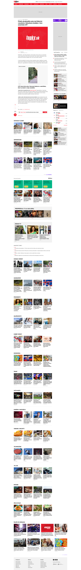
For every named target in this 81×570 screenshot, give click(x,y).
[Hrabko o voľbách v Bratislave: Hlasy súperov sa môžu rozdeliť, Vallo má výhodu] (28, 264)
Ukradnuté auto (27, 109)
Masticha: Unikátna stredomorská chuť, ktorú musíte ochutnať (37, 438)
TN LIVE (16, 465)
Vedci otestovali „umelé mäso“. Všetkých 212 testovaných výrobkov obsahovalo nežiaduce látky (18, 457)
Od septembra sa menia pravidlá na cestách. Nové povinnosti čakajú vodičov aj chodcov (47, 476)
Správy (40, 239)
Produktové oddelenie (43, 562)
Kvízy (46, 4)
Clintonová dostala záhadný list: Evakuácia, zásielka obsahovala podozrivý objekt (37, 131)
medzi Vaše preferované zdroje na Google (29, 112)
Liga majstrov (25, 384)
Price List (29, 566)
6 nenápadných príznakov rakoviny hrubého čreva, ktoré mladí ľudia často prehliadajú (47, 327)
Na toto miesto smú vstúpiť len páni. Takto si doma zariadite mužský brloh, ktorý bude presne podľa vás (18, 495)
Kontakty (41, 559)
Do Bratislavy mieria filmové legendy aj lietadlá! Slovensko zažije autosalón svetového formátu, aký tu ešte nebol (18, 199)
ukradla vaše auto (33, 90)
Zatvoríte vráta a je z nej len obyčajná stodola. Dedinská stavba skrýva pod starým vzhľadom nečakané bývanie (47, 495)
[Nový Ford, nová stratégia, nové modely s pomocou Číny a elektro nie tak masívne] (28, 395)
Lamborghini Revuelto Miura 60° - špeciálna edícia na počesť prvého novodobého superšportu (47, 401)
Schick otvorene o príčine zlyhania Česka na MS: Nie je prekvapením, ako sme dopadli (37, 382)
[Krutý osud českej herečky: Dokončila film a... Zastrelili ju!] (37, 302)
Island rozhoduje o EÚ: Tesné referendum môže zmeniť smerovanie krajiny (47, 289)
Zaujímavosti (36, 4)
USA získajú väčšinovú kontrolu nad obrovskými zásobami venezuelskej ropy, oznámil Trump (28, 476)
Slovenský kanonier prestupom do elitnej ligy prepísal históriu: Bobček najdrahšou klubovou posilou (47, 382)
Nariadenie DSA (18, 567)
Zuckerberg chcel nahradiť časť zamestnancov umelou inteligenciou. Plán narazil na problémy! (37, 420)
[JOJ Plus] (54, 122)
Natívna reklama (30, 567)
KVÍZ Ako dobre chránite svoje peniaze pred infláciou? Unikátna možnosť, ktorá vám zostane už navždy (47, 199)
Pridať (45, 112)
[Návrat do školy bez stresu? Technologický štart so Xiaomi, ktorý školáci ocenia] (47, 339)
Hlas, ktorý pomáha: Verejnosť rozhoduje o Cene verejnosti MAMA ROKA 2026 (17, 420)
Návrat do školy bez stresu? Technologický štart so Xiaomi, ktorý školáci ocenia (47, 345)
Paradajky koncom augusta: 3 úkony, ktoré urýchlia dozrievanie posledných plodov (37, 514)
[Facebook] (53, 560)
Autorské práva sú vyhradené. (56, 562)
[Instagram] (55, 560)
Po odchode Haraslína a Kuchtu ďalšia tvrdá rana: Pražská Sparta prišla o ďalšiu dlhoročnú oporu (18, 382)
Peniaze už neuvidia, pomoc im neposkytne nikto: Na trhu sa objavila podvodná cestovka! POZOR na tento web (62, 138)
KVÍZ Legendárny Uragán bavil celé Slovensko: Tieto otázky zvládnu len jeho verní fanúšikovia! (28, 308)
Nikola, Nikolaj (48, 1)
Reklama (29, 559)
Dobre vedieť (15, 202)
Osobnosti (34, 309)
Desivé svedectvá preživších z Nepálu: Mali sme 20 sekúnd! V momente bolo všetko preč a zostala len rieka (18, 289)
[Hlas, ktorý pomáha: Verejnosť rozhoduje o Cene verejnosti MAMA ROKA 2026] (18, 414)
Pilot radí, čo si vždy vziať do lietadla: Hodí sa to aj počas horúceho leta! (18, 326)
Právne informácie (18, 561)
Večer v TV (61, 110)
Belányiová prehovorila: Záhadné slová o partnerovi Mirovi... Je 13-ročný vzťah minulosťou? (32, 236)
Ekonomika (42, 4)
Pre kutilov (17, 503)
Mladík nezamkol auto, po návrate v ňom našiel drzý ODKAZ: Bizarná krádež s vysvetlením (28, 131)
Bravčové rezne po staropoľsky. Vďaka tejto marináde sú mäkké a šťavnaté (18, 439)
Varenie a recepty (19, 428)
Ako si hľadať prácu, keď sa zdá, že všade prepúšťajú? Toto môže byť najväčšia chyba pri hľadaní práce (47, 420)
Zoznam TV (18, 224)
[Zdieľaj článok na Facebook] (15, 108)
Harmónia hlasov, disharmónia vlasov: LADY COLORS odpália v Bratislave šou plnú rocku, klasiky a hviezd (37, 199)
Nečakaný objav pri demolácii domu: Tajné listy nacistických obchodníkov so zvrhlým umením (47, 132)
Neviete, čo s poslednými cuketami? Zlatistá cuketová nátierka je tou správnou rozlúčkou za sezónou (18, 514)
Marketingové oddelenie (43, 566)
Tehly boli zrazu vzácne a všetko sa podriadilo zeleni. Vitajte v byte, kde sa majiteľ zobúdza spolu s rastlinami (28, 495)
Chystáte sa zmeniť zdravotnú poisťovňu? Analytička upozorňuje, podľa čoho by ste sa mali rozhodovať (37, 476)
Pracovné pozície (17, 178)
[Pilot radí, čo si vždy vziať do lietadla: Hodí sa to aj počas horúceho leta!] (18, 321)
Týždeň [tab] (65, 52)
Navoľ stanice (55, 125)
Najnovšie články (18, 245)
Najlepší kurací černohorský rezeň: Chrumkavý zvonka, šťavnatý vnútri (46, 439)
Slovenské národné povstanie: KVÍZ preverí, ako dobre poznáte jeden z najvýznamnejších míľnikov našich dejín (32, 250)
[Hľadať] (66, 4)
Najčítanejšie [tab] (57, 52)
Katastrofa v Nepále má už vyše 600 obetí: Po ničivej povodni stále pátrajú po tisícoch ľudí (29, 255)
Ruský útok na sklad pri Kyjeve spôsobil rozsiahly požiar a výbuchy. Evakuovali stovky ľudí (18, 476)
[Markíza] (54, 112)
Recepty (15, 517)
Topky (23, 19)
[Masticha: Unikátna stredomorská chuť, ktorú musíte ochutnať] (37, 433)
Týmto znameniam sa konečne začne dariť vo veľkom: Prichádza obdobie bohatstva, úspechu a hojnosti (62, 106)
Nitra (43, 273)
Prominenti (26, 4)
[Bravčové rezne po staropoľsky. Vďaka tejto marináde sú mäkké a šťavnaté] (18, 433)
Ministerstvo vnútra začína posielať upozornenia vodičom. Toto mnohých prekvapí (37, 401)
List (23, 109)
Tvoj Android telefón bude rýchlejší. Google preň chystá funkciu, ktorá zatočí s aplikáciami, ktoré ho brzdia (37, 457)
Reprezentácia (35, 384)
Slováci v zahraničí (45, 385)
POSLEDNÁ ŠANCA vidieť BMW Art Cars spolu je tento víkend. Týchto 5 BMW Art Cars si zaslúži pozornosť (18, 401)
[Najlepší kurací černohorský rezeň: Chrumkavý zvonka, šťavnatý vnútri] (47, 433)
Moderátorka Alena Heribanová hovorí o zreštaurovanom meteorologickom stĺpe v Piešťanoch (20, 237)
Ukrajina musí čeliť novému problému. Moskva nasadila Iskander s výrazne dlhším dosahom (47, 457)
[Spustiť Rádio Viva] (60, 19)
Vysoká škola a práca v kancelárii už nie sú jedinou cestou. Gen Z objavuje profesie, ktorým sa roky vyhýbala (28, 420)
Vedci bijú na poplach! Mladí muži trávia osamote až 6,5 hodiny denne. (37, 327)
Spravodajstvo (42, 561)
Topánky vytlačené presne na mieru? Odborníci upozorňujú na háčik (28, 326)
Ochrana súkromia (18, 562)
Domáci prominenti (16, 311)
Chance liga (15, 384)
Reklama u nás (30, 561)
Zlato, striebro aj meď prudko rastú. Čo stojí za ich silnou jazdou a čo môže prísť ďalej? (37, 364)
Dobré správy (18, 334)
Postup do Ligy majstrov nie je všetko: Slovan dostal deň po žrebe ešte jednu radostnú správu (28, 382)
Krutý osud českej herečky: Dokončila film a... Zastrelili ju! (37, 307)
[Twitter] (57, 560)
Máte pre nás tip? (42, 567)
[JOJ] (54, 115)
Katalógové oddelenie (43, 565)
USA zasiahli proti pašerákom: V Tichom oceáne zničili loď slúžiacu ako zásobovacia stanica (29, 248)
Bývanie (16, 484)
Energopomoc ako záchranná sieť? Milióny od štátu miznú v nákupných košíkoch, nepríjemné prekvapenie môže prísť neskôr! (47, 364)
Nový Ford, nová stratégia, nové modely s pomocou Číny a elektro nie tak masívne (28, 401)
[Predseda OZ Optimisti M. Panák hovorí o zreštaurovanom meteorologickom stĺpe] (45, 230)
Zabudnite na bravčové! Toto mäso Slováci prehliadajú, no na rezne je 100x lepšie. (28, 439)
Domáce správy (18, 259)
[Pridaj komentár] (15, 105)
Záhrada (34, 516)
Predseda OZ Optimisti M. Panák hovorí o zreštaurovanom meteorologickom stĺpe (45, 236)
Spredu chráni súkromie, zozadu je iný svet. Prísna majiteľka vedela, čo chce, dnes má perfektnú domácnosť (37, 495)
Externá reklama (30, 562)
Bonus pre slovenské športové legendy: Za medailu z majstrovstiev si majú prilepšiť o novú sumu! (28, 364)
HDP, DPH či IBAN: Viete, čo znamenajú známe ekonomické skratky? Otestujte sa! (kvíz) (18, 364)
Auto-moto (17, 390)
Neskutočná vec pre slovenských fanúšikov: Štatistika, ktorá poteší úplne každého (27, 199)
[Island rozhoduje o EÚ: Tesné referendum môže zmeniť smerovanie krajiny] (47, 283)
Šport (31, 4)
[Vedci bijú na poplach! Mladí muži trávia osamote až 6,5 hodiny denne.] (37, 321)
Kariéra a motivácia (20, 409)
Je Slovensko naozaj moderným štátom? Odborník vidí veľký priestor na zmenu (36, 270)
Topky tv (50, 4)
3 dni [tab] (62, 52)
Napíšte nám (17, 566)
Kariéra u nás (17, 565)
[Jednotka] (54, 117)
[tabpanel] (60, 63)
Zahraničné (21, 4)
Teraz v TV (55, 110)
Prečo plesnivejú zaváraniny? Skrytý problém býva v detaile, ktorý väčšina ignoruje (28, 514)
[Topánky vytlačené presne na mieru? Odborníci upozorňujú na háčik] (28, 321)
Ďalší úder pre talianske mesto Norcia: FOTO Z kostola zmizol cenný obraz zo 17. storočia (18, 131)
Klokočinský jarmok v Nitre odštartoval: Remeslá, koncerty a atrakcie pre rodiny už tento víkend (46, 270)
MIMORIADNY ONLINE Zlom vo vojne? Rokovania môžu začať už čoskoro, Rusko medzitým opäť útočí (62, 143)
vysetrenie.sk (44, 329)
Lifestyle (55, 4)
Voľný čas (60, 4)
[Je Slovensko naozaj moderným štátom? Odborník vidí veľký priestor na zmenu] (37, 264)
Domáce (15, 4)
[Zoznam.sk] (55, 564)
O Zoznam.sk (18, 559)
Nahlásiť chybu (20, 115)
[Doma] (54, 120)
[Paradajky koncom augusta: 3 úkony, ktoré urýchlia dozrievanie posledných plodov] (37, 508)
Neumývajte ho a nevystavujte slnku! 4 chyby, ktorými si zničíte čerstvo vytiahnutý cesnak (47, 514)
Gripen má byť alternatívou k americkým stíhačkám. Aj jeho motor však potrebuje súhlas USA (28, 457)
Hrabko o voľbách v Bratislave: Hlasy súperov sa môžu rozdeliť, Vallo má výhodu (27, 253)
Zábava (59, 104)
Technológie (17, 446)
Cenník (29, 565)
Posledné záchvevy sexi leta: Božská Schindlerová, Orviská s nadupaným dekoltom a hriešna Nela (47, 308)
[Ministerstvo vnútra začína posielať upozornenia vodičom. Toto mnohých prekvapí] (37, 395)
